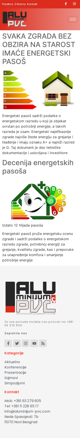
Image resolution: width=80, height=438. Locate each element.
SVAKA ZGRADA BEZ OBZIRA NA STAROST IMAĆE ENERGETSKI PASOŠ (38, 49)
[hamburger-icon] (73, 19)
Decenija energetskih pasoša (38, 166)
